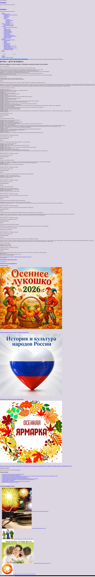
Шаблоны (5, 42)
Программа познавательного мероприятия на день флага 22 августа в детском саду (16, 481)
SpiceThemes (12, 575)
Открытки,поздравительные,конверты (10, 47)
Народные (7, 19)
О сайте (3, 51)
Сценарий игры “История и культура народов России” (12, 399)
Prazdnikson (3, 2)
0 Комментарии (60, 59)
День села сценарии (7, 34)
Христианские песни (9, 20)
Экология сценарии (7, 29)
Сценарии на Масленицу (8, 31)
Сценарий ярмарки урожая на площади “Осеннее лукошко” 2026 (14, 332)
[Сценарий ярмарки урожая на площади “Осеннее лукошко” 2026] (31, 328)
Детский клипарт (7, 40)
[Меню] (0, 6)
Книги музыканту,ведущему (9, 24)
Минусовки (6, 17)
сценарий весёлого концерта (52, 59)
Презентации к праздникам (8, 49)
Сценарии (3, 26)
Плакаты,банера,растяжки (8, 48)
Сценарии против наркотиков (9, 35)
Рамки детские (6, 44)
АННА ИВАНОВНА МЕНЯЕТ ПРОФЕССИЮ (8, 259)
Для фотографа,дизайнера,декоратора (8, 39)
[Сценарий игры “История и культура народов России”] (31, 395)
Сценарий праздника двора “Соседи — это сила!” (10, 482)
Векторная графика (7, 43)
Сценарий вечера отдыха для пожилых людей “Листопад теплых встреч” (14, 476)
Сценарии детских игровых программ (10, 27)
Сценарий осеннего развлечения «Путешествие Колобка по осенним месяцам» (15, 477)
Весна (5, 28)
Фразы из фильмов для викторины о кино (39, 528)
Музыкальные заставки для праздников (10, 14)
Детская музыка (6, 16)
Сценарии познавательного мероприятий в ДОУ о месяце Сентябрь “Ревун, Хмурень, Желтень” (18, 479)
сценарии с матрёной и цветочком (41, 59)
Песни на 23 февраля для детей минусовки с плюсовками (23, 539)
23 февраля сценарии (7, 30)
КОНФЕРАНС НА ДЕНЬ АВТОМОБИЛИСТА (8, 263)
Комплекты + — (6, 15)
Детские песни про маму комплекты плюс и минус (42, 563)
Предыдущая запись (3, 257)
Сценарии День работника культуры (10, 36)
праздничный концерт (31, 59)
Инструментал (8, 21)
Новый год (4, 38)
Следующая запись (3, 261)
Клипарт (5, 41)
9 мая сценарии (6, 33)
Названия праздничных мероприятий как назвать (40, 511)
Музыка (5, 18)
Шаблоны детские (7, 45)
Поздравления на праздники (9, 25)
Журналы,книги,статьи (6, 23)
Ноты (3, 50)
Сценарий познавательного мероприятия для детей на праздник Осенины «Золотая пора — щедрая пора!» (20, 478)
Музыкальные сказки (9, 22)
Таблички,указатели (7, 46)
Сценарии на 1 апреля (7, 37)
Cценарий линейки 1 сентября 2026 (8, 480)
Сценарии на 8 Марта (7, 32)
